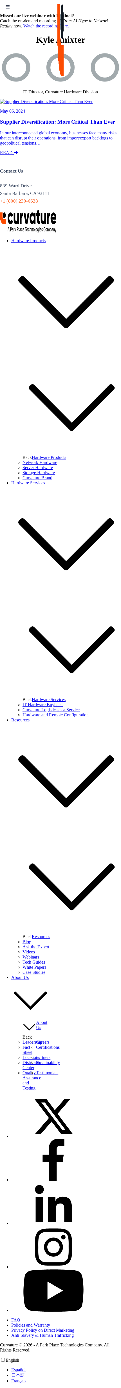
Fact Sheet (27, 1050)
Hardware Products (49, 457)
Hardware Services (49, 699)
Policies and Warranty (30, 1325)
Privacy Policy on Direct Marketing (42, 1330)
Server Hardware (38, 467)
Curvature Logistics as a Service (51, 709)
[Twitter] (53, 1136)
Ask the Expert (36, 946)
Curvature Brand (37, 477)
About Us (41, 1025)
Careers (43, 1042)
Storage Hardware (39, 472)
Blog (27, 941)
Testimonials (47, 1072)
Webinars (31, 957)
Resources (41, 936)
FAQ (15, 1320)
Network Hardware (40, 462)
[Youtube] (53, 1310)
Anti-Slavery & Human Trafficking (42, 1335)
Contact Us (11, 171)
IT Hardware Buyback (43, 704)
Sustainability (48, 1062)
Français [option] (18, 1380)
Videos (29, 951)
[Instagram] (53, 1266)
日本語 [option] (18, 1375)
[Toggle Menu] (7, 7)
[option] (66, 1369)
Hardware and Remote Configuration (56, 714)
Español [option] (18, 1369)
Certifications (48, 1047)
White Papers (34, 967)
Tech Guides (34, 962)
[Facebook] (53, 1179)
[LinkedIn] (53, 1223)
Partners (43, 1057)
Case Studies (34, 972)
